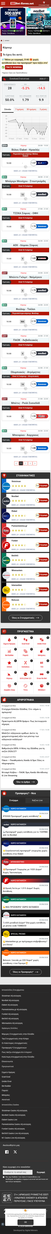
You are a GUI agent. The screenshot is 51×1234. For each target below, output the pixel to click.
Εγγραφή (41, 1172)
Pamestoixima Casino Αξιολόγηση (16, 1124)
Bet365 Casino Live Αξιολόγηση (15, 1133)
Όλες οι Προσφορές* (23, 972)
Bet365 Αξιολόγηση (10, 1018)
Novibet (15, 496)
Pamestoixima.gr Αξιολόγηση (14, 1009)
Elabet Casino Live (9, 1120)
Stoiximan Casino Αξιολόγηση (14, 1110)
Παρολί (5, 1090)
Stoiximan (16, 481)
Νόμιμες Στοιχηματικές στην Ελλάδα (18, 1034)
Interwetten (17, 585)
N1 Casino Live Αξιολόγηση (13, 1138)
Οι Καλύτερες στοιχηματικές (14, 1043)
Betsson (15, 600)
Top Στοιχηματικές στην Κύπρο (15, 1039)
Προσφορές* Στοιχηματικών (14, 1048)
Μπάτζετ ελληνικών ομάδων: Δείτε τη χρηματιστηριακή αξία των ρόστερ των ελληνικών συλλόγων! (20, 736)
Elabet (14, 511)
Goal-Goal (6, 1077)
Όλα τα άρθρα (23, 782)
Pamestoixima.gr (19, 526)
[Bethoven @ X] (15, 1152)
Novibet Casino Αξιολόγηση (13, 1115)
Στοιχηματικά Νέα (9, 706)
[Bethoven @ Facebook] (7, 1152)
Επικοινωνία (7, 1061)
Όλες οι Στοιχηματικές (23, 618)
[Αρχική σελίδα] (1, 40)
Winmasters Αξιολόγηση (12, 1023)
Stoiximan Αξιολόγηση (11, 996)
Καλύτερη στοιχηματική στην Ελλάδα (18, 1057)
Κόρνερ (23, 145)
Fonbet (15, 540)
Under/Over (7, 1081)
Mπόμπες (6, 1095)
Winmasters (17, 570)
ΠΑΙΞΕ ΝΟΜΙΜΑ (14, 67)
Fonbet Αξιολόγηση (10, 1014)
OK (25, 1222)
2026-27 (43, 79)
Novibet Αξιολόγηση (10, 1000)
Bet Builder (6, 1086)
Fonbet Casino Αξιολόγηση (13, 1129)
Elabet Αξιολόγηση (10, 1005)
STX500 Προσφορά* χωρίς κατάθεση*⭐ (22, 816)
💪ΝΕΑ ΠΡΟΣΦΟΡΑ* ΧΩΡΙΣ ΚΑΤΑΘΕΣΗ (21, 907)
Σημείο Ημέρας (8, 1072)
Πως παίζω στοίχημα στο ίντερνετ (17, 1052)
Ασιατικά (6, 1099)
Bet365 (15, 555)
